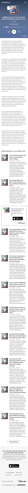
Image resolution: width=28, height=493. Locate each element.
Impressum (8, 475)
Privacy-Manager (10, 472)
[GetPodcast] (6, 2)
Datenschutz (19, 472)
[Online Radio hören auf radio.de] (22, 481)
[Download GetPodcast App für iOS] (18, 218)
